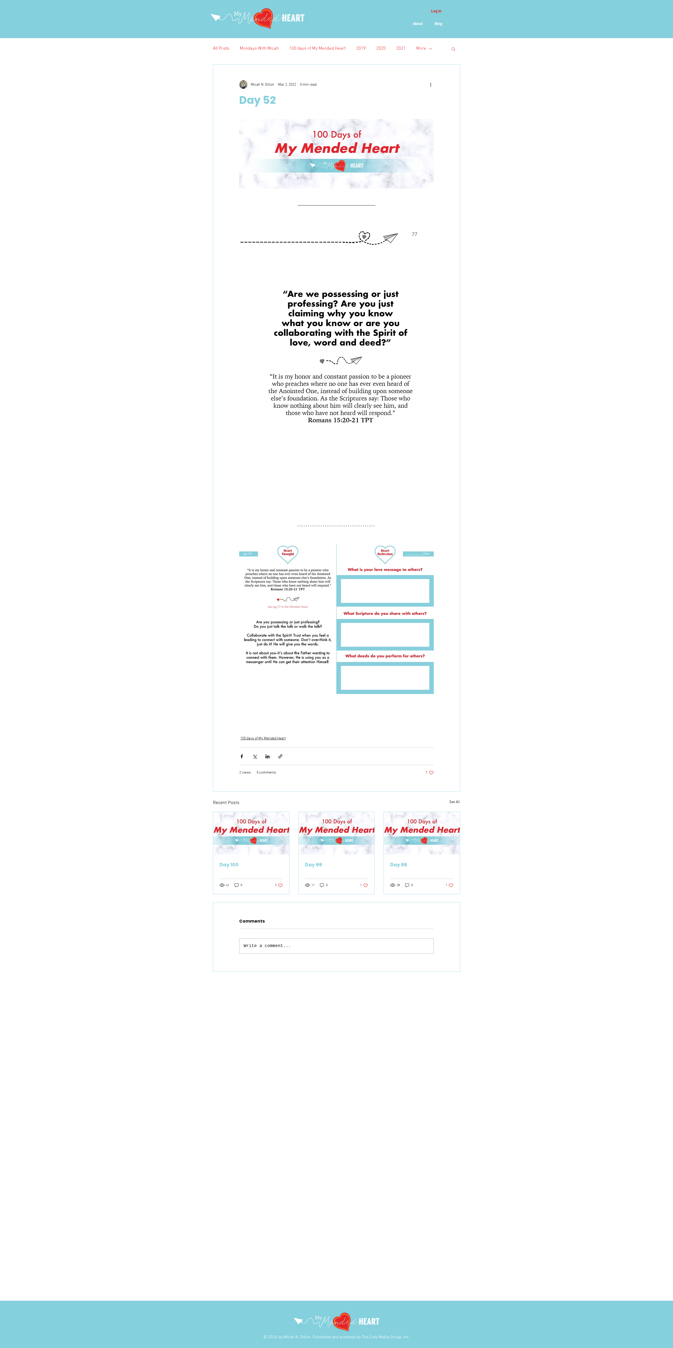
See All (454, 802)
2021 (401, 48)
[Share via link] (280, 756)
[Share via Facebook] (241, 756)
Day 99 (313, 864)
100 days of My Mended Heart (317, 48)
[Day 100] (251, 833)
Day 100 (229, 864)
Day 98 (398, 864)
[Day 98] (422, 833)
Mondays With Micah (259, 48)
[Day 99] (337, 833)
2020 (381, 48)
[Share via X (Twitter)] (254, 756)
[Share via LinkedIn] (267, 756)
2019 (361, 48)
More (421, 48)
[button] (453, 49)
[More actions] (430, 84)
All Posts (221, 48)
